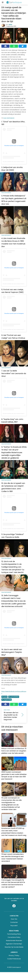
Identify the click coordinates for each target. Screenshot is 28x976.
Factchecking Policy (14, 934)
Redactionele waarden (14, 940)
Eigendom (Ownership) (14, 944)
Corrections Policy (14, 937)
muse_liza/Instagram (8, 118)
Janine (10, 24)
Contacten (14, 922)
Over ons (14, 919)
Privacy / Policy (14, 955)
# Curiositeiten (14, 697)
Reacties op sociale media (14, 947)
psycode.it (14, 926)
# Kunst (4, 697)
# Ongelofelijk (6, 700)
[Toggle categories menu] (2, 2)
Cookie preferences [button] (14, 959)
